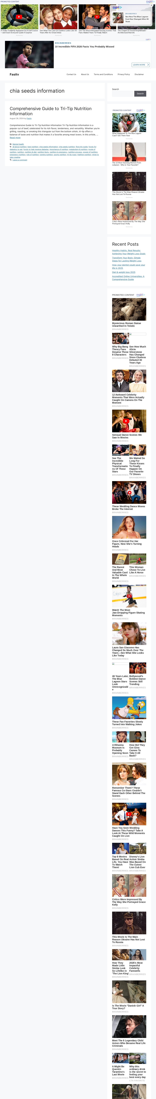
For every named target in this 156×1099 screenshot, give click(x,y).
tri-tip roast (71, 155)
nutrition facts (43, 152)
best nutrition (33, 147)
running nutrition (46, 155)
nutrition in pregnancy (58, 152)
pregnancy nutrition (17, 155)
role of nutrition (32, 155)
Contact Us (71, 74)
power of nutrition (90, 152)
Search (115, 89)
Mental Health (18, 144)
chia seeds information (48, 147)
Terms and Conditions (103, 74)
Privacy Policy (124, 74)
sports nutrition (60, 155)
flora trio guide (82, 147)
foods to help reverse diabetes (36, 149)
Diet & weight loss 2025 (123, 272)
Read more (15, 137)
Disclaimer (139, 74)
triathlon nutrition (84, 155)
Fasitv (14, 74)
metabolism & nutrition (78, 149)
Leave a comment (20, 160)
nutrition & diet (31, 152)
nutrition (20, 152)
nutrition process (75, 152)
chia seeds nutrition (67, 147)
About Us (85, 74)
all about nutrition (20, 147)
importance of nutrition (59, 149)
